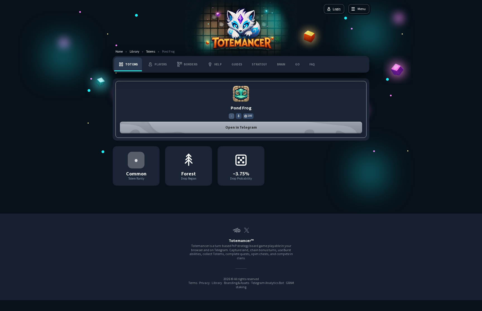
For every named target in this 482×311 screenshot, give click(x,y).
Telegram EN (235, 230)
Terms (192, 283)
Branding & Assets (236, 283)
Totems (150, 51)
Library (134, 51)
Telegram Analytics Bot (267, 283)
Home (119, 51)
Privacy (204, 283)
